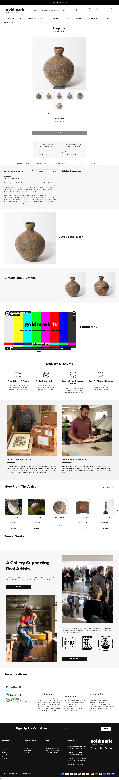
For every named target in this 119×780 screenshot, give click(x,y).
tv (2, 756)
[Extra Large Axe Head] (105, 507)
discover (4, 758)
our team (27, 748)
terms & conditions (52, 748)
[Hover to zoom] (59, 63)
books (4, 750)
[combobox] (55, 10)
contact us (27, 750)
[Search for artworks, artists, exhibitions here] (76, 10)
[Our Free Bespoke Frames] (87, 430)
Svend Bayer (60, 31)
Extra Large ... (105, 522)
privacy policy (50, 746)
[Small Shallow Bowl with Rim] (59, 506)
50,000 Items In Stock (59, 2)
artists (4, 744)
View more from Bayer (11, 178)
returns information (52, 752)
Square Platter (82, 522)
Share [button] (48, 113)
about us (4, 754)
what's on (5, 752)
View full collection (108, 487)
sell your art (27, 752)
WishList (97, 11)
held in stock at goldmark (73, 146)
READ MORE (18, 586)
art (3, 746)
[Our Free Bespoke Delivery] (32, 430)
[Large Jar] (38, 95)
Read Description (59, 118)
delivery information (52, 750)
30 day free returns (71, 154)
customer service (29, 744)
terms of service (51, 744)
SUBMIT (106, 728)
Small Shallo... (59, 522)
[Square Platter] (82, 507)
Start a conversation (45, 146)
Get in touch (43, 154)
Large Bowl (13, 522)
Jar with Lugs (36, 522)
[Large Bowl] (13, 507)
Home (6, 22)
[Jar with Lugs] (36, 507)
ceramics (4, 748)
